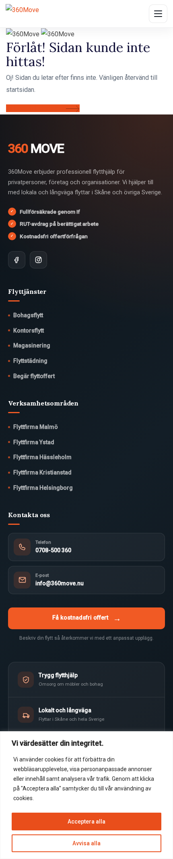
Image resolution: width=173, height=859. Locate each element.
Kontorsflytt (28, 330)
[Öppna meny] (158, 13)
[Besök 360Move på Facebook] (16, 259)
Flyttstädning (30, 361)
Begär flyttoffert (34, 376)
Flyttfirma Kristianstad (42, 472)
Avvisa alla (86, 843)
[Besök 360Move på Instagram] (38, 259)
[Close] (164, 738)
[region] (86, 795)
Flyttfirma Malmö (35, 427)
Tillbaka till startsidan (36, 108)
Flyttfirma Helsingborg (43, 488)
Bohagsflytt (28, 315)
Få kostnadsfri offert (86, 618)
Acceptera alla (86, 821)
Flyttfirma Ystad (33, 442)
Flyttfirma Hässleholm (42, 457)
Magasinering (31, 345)
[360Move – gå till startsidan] (32, 13)
